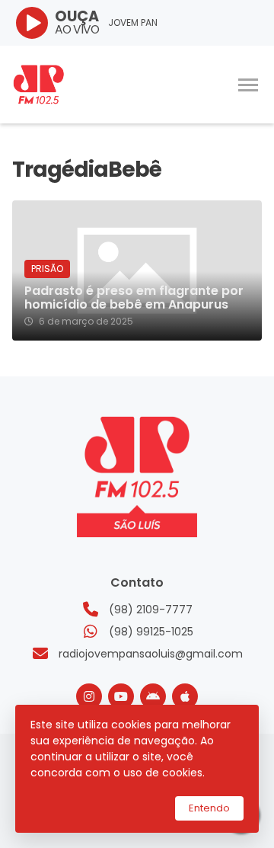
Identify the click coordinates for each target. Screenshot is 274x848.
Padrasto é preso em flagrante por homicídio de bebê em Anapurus (134, 298)
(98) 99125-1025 (151, 631)
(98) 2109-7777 (151, 609)
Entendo (209, 808)
